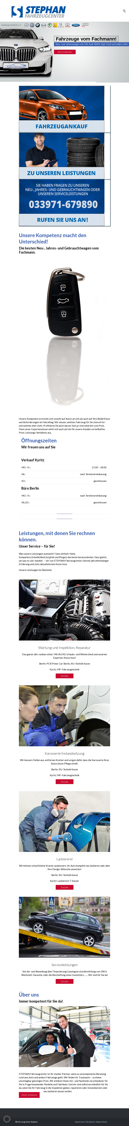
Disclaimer (90, 1122)
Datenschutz (101, 1122)
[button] (7, 1119)
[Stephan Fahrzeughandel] (67, 11)
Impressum (80, 1122)
